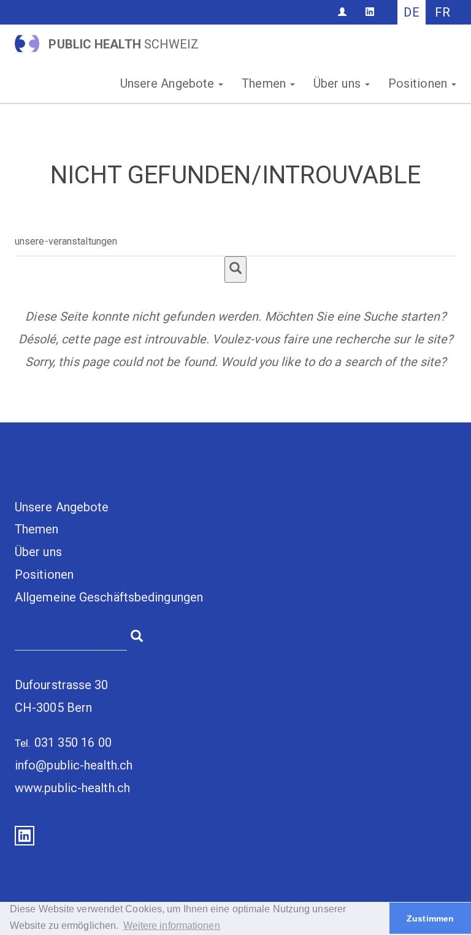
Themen (265, 83)
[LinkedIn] (370, 12)
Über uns (338, 83)
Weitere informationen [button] (171, 925)
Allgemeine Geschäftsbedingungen (109, 597)
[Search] (235, 269)
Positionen (419, 83)
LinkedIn (24, 835)
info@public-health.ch (73, 765)
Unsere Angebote (169, 83)
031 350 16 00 (73, 742)
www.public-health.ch (72, 787)
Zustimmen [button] (430, 918)
